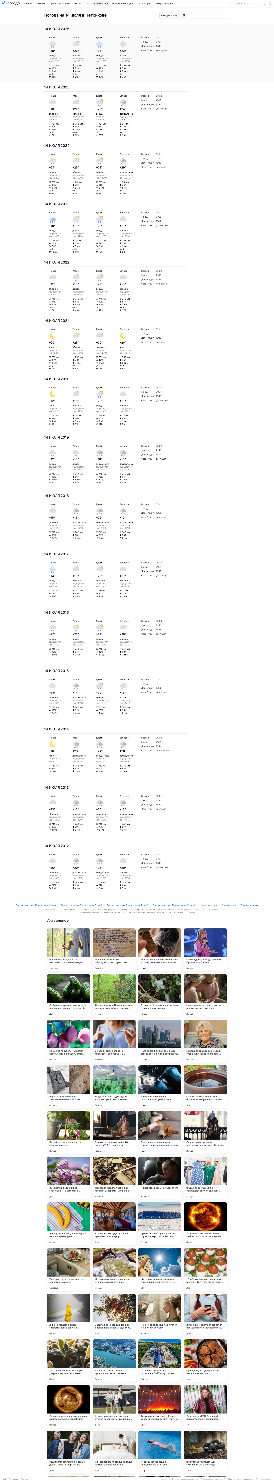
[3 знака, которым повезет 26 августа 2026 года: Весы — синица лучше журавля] (114, 1132)
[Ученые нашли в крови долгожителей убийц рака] (159, 1086)
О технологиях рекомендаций (213, 1479)
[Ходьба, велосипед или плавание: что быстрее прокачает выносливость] (159, 1452)
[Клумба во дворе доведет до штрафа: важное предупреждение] (68, 1132)
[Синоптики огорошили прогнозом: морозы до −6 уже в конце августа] (205, 1132)
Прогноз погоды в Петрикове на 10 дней (174, 905)
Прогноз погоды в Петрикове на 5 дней (81, 905)
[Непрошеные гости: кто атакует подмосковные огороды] (205, 995)
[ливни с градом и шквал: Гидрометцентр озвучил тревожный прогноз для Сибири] (68, 1315)
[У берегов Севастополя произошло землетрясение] (114, 1360)
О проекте (165, 1479)
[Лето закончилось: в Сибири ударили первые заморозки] (68, 1360)
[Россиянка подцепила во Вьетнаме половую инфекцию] (68, 949)
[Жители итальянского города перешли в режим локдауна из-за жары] (159, 1269)
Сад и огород (229, 905)
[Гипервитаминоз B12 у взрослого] (159, 1178)
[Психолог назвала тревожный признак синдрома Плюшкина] (114, 1178)
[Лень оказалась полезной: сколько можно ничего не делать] (159, 1132)
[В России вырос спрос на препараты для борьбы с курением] (114, 1041)
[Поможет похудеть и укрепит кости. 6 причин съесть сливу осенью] (68, 1041)
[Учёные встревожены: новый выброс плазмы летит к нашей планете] (205, 1223)
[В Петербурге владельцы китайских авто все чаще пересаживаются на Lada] (205, 1452)
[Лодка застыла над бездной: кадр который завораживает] (114, 1086)
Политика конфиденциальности (185, 1479)
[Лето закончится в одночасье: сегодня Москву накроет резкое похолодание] (159, 1041)
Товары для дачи (249, 905)
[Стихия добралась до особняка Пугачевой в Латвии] (205, 949)
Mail (4, 1479)
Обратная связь (233, 1479)
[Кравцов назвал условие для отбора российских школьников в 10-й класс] (114, 1406)
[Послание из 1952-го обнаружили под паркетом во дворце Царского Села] (114, 949)
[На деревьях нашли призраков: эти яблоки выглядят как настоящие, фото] (114, 1269)
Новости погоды (208, 905)
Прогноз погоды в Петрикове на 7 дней (127, 905)
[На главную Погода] (13, 3)
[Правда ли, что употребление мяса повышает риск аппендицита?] (205, 1360)
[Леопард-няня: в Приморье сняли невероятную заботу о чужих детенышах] (114, 995)
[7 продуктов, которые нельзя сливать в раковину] (68, 1269)
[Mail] (4, 3)
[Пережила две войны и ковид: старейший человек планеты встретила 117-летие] (205, 1041)
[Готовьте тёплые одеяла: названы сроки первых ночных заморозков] (159, 995)
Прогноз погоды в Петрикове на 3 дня (36, 905)
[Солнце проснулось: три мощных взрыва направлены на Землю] (68, 1406)
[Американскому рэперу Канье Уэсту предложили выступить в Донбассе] (159, 1406)
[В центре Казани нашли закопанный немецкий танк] (68, 1086)
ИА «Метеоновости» (263, 1479)
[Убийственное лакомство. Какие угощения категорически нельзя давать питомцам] (159, 949)
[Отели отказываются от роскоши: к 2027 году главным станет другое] (159, 1360)
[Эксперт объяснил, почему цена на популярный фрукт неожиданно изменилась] (68, 1223)
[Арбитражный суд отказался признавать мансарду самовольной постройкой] (114, 1223)
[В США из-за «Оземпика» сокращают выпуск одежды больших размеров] (205, 1178)
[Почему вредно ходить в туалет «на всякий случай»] (159, 1315)
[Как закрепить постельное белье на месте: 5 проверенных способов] (114, 1452)
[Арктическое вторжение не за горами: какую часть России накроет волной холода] (159, 1223)
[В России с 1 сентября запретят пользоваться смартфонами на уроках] (205, 1315)
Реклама (24, 1479)
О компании (13, 1479)
